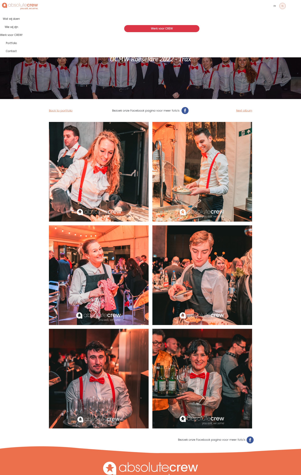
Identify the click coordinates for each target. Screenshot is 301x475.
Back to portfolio (60, 111)
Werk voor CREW (162, 28)
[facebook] (184, 110)
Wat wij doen (11, 19)
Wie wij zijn (11, 27)
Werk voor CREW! (11, 35)
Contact (11, 51)
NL (283, 6)
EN (275, 6)
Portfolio (11, 43)
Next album (244, 111)
